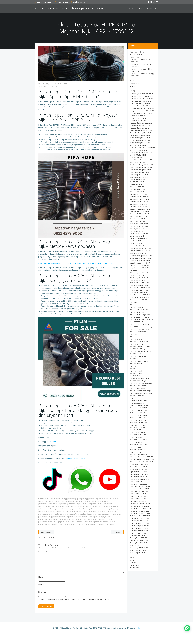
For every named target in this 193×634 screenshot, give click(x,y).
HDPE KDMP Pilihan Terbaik (139, 224)
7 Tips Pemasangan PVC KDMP (140, 143)
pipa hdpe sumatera (44, 524)
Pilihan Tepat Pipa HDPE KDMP (48, 84)
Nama (41, 577)
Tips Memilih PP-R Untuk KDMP (140, 511)
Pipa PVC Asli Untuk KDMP (138, 373)
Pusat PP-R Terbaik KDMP (138, 440)
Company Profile (152, 8)
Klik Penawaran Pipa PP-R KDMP (140, 258)
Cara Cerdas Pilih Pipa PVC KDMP (141, 170)
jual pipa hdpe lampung (104, 504)
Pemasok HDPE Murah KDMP (139, 280)
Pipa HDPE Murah (81, 519)
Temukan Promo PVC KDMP (139, 484)
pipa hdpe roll (97, 522)
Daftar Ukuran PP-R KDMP (138, 204)
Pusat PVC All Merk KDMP (138, 445)
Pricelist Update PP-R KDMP (139, 405)
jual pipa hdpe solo (78, 509)
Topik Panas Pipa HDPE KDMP (140, 523)
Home (131, 8)
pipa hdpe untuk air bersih (90, 524)
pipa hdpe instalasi (44, 517)
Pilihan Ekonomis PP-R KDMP (139, 290)
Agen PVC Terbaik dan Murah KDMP (141, 160)
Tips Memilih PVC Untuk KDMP (140, 513)
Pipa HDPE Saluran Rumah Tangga (141, 327)
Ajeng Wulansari (43, 86)
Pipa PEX (133, 337)
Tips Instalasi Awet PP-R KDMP (140, 504)
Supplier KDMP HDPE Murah (139, 472)
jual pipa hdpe (42, 501)
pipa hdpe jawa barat (74, 517)
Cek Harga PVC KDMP (137, 192)
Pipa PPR (133, 366)
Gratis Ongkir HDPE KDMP (138, 216)
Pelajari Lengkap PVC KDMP (139, 278)
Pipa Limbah (134, 334)
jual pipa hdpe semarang (63, 509)
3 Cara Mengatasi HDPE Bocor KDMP (142, 94)
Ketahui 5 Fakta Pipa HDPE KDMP (141, 248)
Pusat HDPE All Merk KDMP (139, 410)
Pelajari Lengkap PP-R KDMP (139, 275)
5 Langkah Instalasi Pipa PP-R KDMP (142, 111)
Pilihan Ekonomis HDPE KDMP (140, 287)
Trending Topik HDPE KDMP (139, 538)
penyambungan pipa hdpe (78, 511)
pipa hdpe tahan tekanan (60, 524)
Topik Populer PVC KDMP (138, 535)
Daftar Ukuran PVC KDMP (138, 206)
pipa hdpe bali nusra (110, 511)
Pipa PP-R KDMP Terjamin (138, 354)
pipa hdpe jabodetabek (58, 517)
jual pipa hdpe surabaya (93, 509)
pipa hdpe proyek (70, 522)
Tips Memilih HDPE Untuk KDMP (140, 508)
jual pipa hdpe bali (68, 501)
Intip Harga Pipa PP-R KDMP (139, 229)
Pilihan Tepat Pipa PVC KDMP (139, 300)
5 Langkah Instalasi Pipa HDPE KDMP (142, 108)
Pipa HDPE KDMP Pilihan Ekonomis (141, 319)
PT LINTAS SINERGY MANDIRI (76, 458)
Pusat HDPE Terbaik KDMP (139, 415)
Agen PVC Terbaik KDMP (138, 162)
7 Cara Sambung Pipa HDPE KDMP (141, 123)
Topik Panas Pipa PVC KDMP (139, 528)
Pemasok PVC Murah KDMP (139, 285)
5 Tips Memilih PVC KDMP (138, 121)
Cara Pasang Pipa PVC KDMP (139, 177)
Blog (140, 8)
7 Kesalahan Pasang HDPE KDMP (141, 130)
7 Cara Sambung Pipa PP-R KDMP (141, 126)
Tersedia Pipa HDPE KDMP (138, 494)
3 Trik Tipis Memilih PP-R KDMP (140, 103)
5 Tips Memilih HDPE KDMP (139, 116)
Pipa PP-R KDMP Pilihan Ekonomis (141, 351)
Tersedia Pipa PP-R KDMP (138, 496)
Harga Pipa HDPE (100, 499)
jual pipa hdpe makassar (46, 506)
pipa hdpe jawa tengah (89, 517)
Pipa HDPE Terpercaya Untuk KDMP (141, 329)
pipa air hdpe (92, 511)
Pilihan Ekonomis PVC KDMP (139, 292)
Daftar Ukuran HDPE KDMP (139, 194)
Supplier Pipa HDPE (44, 527)
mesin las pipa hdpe (62, 511)
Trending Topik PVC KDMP (138, 543)
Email (41, 584)
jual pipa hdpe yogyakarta (46, 511)
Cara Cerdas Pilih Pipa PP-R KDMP (141, 167)
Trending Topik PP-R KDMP (139, 540)
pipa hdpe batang (44, 514)
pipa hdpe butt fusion (72, 514)
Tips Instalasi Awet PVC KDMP (140, 506)
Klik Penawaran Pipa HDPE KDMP (141, 256)
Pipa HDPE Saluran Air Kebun (139, 324)
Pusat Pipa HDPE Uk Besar (138, 423)
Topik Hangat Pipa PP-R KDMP (140, 518)
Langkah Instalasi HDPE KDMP (140, 263)
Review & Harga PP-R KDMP (139, 467)
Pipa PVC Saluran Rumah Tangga (140, 391)
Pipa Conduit (134, 302)
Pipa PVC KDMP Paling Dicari (139, 381)
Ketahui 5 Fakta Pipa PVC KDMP (140, 253)
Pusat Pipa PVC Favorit (137, 430)
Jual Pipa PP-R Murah (137, 241)
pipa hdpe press (59, 522)
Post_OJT (133, 398)
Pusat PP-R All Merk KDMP (138, 435)
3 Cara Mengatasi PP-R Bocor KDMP (142, 96)
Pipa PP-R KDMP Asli (136, 344)
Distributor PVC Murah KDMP (139, 214)
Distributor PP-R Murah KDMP (140, 211)
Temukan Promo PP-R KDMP (139, 481)
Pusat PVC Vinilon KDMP (138, 452)
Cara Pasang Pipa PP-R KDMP (139, 175)
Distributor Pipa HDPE (46, 499)
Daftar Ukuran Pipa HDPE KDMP (140, 197)
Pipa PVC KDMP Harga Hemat (139, 378)
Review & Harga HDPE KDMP (139, 464)
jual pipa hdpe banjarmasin (99, 501)
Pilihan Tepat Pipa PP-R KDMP (140, 297)
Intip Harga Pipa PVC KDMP (139, 231)
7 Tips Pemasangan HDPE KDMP (140, 138)
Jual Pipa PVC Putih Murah (138, 246)
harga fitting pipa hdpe (86, 499)
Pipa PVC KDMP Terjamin (138, 386)
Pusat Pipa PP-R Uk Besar (138, 427)
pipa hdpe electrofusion (101, 514)
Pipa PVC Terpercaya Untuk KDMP (141, 393)
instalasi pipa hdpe (112, 499)
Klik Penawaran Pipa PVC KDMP (140, 260)
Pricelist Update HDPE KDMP (139, 403)
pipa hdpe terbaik (75, 524)
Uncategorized (134, 545)
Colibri (138, 628)
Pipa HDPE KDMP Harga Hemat (140, 315)
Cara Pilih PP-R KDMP (137, 182)
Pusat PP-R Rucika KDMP (138, 437)
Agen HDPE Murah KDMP (138, 145)
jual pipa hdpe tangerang (110, 509)
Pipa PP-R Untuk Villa (136, 364)
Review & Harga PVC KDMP (139, 469)
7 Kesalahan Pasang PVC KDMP (140, 135)
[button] (187, 628)
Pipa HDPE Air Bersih (136, 307)
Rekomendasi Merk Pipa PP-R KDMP (142, 459)
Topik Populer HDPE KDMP (139, 531)
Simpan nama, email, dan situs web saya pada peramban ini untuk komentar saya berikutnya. (75, 599)
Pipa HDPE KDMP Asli (137, 312)
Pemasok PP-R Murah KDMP (139, 283)
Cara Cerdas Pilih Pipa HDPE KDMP (141, 165)
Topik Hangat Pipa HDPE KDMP (140, 516)
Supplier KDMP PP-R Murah (139, 474)
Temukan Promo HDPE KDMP (140, 479)
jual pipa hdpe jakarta (89, 504)
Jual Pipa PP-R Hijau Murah (138, 238)
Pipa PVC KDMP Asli (136, 376)
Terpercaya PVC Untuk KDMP (139, 491)
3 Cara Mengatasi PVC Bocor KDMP (141, 98)
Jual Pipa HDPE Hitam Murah (139, 234)
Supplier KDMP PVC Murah (138, 476)
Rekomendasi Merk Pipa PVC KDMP (141, 462)
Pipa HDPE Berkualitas (57, 514)
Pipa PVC (133, 368)
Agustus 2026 (134, 84)
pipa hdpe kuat (58, 519)
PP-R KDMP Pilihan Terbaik (138, 400)
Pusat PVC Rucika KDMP (138, 447)
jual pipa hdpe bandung (82, 501)
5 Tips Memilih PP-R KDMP (138, 118)
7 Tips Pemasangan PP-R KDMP (140, 140)
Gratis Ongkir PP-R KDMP (138, 219)
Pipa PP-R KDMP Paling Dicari (139, 349)
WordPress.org (134, 568)
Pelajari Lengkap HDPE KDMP (139, 273)
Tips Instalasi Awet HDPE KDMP (140, 501)
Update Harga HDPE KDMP (139, 548)
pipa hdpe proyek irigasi (84, 522)
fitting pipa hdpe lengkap (70, 499)
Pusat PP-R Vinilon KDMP (138, 442)
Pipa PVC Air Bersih (136, 371)
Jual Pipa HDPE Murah (137, 236)
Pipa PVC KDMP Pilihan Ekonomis (141, 383)
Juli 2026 (132, 86)
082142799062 (52, 441)
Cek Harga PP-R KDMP (137, 189)
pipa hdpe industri (115, 514)
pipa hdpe (100, 511)
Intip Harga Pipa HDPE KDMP (139, 226)
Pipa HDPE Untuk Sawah (138, 332)
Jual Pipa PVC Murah (136, 243)
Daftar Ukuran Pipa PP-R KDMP (140, 199)
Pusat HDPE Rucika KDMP (138, 413)
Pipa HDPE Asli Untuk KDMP (139, 310)
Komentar (42, 552)
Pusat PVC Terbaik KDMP (138, 450)
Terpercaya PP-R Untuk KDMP (140, 489)
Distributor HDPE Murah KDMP (140, 209)
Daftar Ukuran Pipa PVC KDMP (140, 202)
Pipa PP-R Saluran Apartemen (139, 359)
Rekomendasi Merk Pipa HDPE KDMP (142, 457)
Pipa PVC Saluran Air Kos (138, 388)
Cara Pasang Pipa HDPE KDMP (140, 172)
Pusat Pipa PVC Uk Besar (138, 432)
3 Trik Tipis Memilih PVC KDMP (140, 106)
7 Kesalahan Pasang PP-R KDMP (140, 133)
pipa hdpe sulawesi (109, 522)
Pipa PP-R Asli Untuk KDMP (139, 342)
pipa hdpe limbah (69, 519)
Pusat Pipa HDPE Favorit (138, 420)
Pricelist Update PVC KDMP (139, 408)
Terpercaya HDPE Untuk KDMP (140, 486)
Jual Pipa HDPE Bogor (59, 504)
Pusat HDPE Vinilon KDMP (138, 418)
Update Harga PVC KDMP (138, 553)
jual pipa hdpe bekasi (45, 504)
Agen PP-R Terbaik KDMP (138, 155)
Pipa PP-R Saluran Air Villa (138, 356)
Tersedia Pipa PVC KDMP (138, 499)
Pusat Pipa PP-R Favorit (137, 425)
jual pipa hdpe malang (62, 506)
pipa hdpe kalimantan (45, 519)
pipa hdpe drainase (86, 514)
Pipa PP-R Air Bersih (136, 339)
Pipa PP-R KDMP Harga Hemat (140, 346)
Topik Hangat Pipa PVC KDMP (139, 521)
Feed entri (133, 563)
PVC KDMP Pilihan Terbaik (138, 454)
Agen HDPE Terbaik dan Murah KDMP (142, 148)
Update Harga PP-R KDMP (138, 550)
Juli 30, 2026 (54, 86)
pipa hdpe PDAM (93, 519)
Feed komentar (135, 565)
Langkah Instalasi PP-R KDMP (139, 265)
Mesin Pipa (133, 270)
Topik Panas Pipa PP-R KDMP (139, 526)
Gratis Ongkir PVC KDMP (138, 221)
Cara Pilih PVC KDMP (136, 184)
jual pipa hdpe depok (74, 504)
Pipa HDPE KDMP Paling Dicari (140, 317)
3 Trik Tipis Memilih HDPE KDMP (140, 101)
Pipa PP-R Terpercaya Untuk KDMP (141, 361)
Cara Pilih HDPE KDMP (137, 179)
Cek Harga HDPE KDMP (137, 187)
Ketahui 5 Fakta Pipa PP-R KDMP (140, 251)
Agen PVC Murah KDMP (137, 157)
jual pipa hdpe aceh (54, 501)
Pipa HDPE (63, 84)
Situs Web (42, 592)
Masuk (132, 560)
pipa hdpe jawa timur (104, 517)
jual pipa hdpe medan (77, 506)
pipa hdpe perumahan (45, 522)
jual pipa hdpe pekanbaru (111, 506)
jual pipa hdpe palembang (93, 506)
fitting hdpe (57, 499)
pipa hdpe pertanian (105, 519)
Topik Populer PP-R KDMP (138, 533)
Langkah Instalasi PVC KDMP (139, 268)
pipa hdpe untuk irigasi (106, 524)
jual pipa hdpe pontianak (46, 509)
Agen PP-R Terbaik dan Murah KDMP (142, 152)
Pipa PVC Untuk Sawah (137, 395)
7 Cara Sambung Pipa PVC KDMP (140, 128)
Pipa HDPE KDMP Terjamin (139, 322)
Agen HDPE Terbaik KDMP (138, 150)
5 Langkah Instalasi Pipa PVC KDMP (141, 113)
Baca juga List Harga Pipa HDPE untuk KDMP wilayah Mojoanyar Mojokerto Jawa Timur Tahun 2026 (76, 263)
